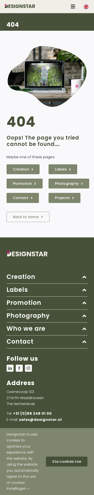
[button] (47, 277)
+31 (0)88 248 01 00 (32, 413)
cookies (18, 482)
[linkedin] (10, 368)
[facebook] (19, 368)
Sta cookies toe (66, 461)
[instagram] (28, 368)
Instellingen (17, 488)
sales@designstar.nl (40, 419)
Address (21, 383)
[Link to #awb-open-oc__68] (73, 6)
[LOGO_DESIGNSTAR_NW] (24, 5)
